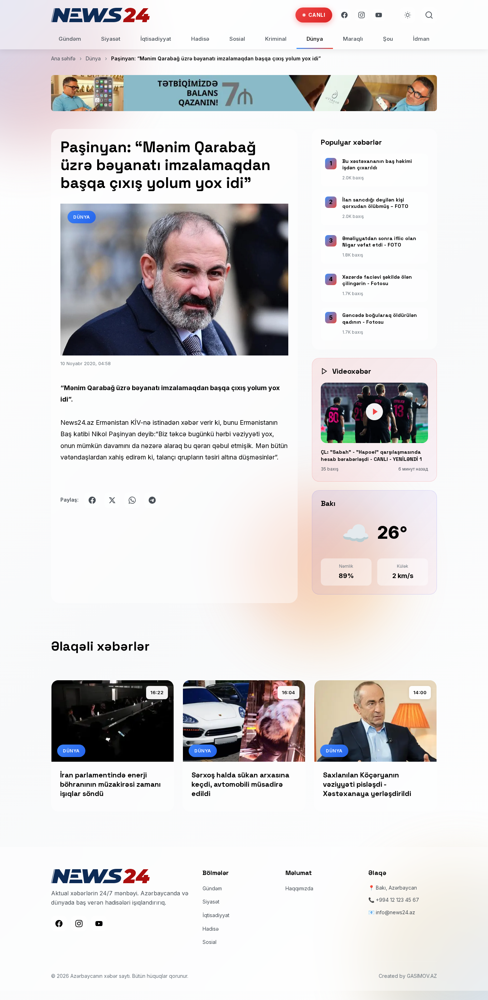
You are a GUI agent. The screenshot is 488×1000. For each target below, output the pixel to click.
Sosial (237, 38)
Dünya (315, 38)
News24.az (77, 422)
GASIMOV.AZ (422, 976)
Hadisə (200, 38)
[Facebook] (344, 15)
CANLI (316, 15)
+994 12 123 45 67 (397, 900)
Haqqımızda (299, 888)
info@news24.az (395, 912)
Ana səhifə (63, 58)
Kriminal (276, 38)
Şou (388, 38)
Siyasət (110, 38)
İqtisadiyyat (155, 38)
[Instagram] (361, 15)
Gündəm (70, 38)
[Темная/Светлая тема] (407, 15)
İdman (421, 38)
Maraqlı (353, 38)
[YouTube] (378, 15)
